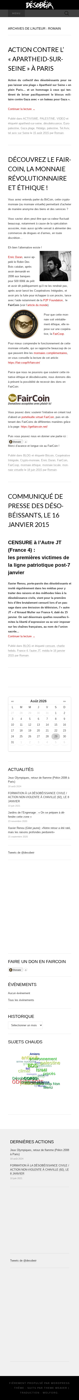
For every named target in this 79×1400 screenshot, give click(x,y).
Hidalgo (40, 128)
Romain (59, 133)
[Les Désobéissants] (39, 5)
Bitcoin (49, 455)
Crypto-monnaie (29, 460)
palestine (52, 128)
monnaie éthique (31, 465)
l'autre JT (34, 650)
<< (12, 701)
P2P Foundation (53, 300)
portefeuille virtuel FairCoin (37, 417)
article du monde (37, 305)
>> (64, 701)
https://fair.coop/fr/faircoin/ (24, 362)
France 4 (22, 650)
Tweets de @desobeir (21, 852)
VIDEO (61, 118)
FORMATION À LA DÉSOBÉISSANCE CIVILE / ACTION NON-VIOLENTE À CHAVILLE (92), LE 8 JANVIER (38, 797)
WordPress (60, 1383)
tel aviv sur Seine (18, 133)
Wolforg (50, 1392)
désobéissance (52, 123)
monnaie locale (51, 465)
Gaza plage (28, 128)
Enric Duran (15, 257)
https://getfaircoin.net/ (34, 426)
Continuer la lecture (21, 109)
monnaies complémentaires (50, 353)
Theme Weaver (55, 1388)
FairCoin (62, 460)
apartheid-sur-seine (30, 123)
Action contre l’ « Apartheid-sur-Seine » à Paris (36, 59)
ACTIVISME (30, 118)
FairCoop (58, 333)
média (46, 650)
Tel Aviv (64, 128)
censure (50, 645)
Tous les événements (21, 1000)
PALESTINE (47, 118)
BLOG (27, 455)
